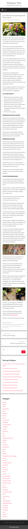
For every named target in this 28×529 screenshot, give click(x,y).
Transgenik (5, 510)
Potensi (4, 471)
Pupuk (4, 474)
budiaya (12, 324)
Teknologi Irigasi (6, 501)
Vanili (4, 512)
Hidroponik (5, 422)
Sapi (4, 485)
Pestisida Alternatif (7, 462)
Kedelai (4, 440)
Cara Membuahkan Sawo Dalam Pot (11, 371)
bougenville (7, 324)
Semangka (5, 489)
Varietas (4, 514)
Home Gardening (7, 424)
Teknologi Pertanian (7, 503)
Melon (4, 449)
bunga (20, 324)
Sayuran (5, 487)
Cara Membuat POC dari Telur (10, 368)
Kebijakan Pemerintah (8, 438)
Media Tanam (6, 447)
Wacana (5, 516)
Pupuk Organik (6, 478)
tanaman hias (6, 327)
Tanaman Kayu (6, 496)
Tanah (4, 494)
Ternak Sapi (5, 507)
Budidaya (6, 322)
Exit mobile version (14, 527)
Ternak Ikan (5, 505)
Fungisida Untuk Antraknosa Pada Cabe (12, 376)
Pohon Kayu (5, 469)
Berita (4, 406)
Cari (3, 349)
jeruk (4, 435)
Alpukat (4, 402)
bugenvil (16, 324)
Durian (4, 418)
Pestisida (5, 460)
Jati (3, 433)
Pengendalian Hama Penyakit (10, 456)
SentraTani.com (14, 315)
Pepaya (4, 458)
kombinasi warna (17, 326)
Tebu (4, 498)
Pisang (4, 467)
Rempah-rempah (7, 480)
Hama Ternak (6, 420)
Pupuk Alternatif (6, 476)
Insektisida (5, 427)
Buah (4, 411)
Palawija (5, 453)
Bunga (10, 322)
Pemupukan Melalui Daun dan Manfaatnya (13, 390)
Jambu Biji (5, 431)
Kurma (4, 442)
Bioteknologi (6, 409)
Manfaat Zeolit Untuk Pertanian (10, 385)
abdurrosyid (17, 20)
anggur (4, 404)
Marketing (5, 444)
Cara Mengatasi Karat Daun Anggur (11, 374)
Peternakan (5, 465)
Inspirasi (5, 429)
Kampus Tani (14, 2)
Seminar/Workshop (7, 492)
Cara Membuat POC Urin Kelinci (10, 379)
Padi (4, 451)
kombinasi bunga (9, 326)
